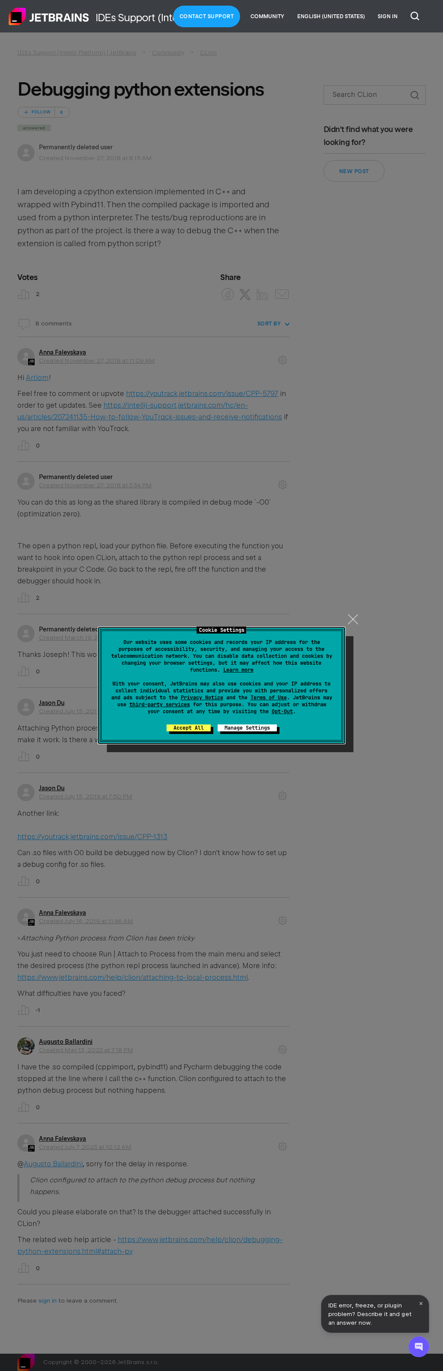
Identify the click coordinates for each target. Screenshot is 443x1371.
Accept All (188, 727)
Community (267, 16)
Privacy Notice (202, 697)
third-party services (159, 704)
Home (49, 16)
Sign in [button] (388, 16)
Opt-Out (282, 711)
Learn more (238, 669)
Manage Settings (247, 727)
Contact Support (207, 16)
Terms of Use (268, 697)
